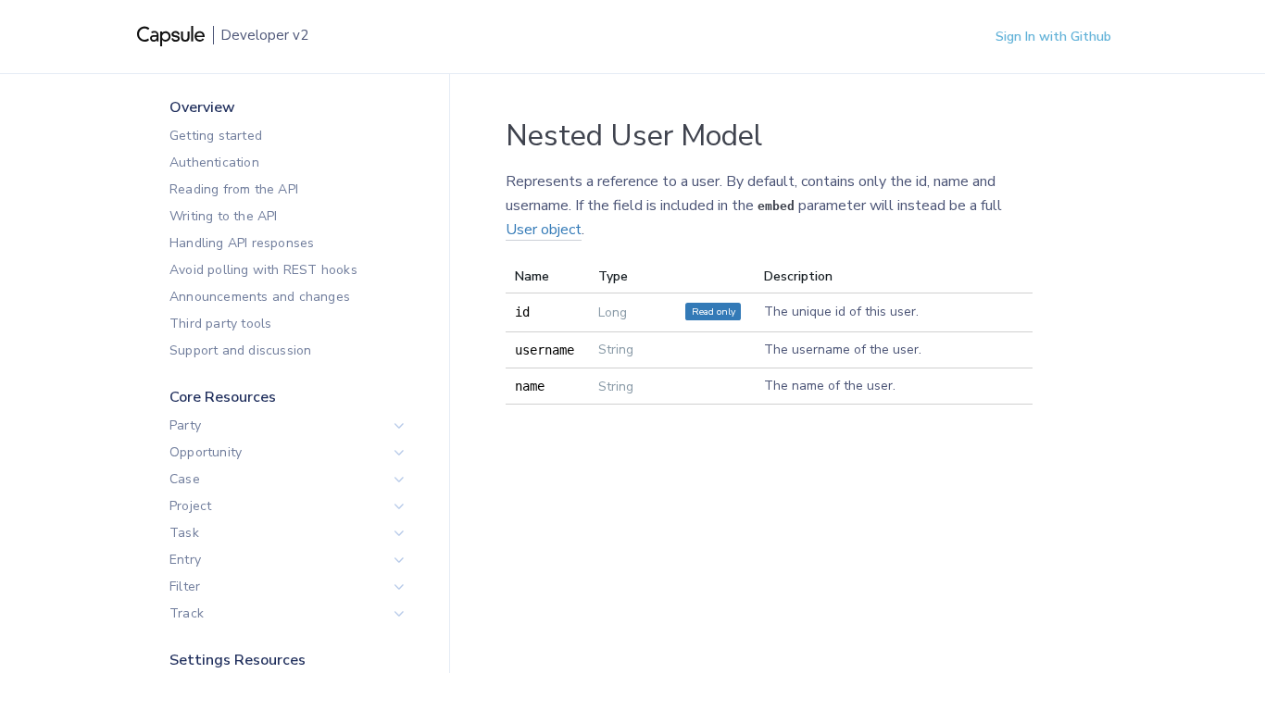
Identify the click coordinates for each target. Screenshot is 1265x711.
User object (544, 229)
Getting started (215, 135)
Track (186, 613)
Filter (184, 586)
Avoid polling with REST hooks (263, 270)
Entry (185, 559)
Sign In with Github (1053, 36)
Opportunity (205, 452)
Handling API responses (241, 243)
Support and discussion (240, 350)
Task (184, 533)
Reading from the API (233, 189)
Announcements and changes (259, 297)
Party (185, 425)
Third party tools (220, 323)
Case (184, 479)
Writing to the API (223, 216)
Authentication (214, 162)
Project (190, 506)
